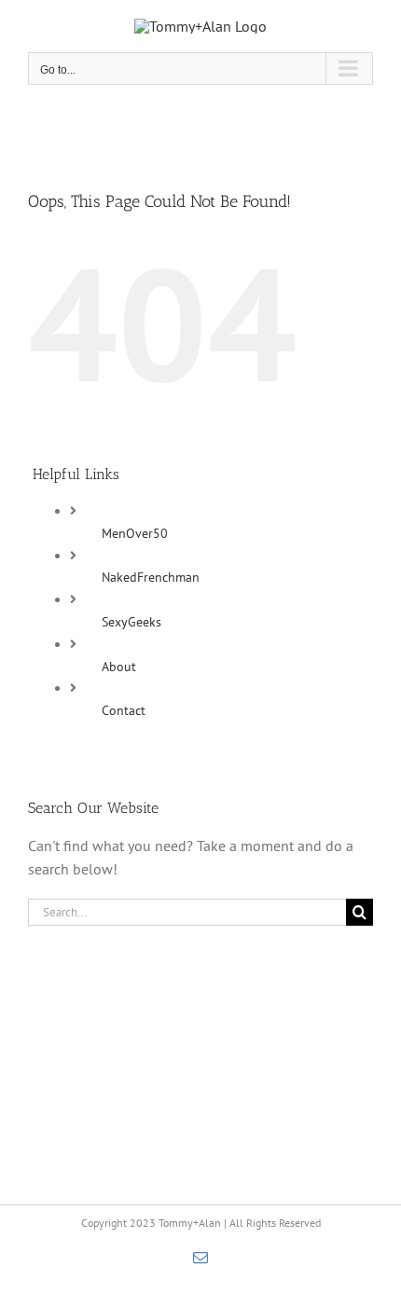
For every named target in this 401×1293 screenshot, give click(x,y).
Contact (123, 710)
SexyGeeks (131, 621)
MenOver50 (135, 533)
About (119, 666)
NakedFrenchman (151, 577)
